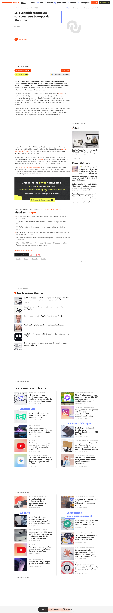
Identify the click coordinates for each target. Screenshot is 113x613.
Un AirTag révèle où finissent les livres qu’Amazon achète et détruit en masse (38, 502)
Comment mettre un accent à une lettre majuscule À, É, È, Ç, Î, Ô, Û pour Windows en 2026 (85, 178)
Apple (32, 212)
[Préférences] (96, 2)
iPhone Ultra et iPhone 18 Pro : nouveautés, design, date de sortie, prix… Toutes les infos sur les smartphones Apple (41, 244)
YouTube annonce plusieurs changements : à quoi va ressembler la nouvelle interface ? (40, 446)
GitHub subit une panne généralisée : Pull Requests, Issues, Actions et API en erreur (86, 568)
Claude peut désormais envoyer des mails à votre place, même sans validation (85, 461)
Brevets (18, 259)
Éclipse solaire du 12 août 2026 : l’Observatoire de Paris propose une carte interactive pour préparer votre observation (84, 187)
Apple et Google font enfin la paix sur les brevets (44, 325)
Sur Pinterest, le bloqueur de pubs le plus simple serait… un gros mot (86, 537)
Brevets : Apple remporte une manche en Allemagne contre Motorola (45, 344)
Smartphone (77, 8)
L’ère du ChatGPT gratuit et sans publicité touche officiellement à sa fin (86, 522)
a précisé (61, 94)
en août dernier (62, 96)
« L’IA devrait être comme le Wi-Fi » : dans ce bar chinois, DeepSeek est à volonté (87, 502)
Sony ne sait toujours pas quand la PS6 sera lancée (39, 563)
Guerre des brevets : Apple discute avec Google (43, 316)
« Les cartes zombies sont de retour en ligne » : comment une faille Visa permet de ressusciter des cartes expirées (86, 446)
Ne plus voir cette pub (21, 66)
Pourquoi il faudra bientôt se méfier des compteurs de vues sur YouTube (40, 549)
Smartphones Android (91, 8)
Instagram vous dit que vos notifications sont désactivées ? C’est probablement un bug (86, 413)
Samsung (40, 159)
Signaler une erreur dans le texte (24, 250)
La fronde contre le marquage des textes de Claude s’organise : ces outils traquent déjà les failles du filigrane (85, 553)
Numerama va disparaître (82, 202)
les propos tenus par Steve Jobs (29, 167)
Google (26, 259)
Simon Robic (23, 39)
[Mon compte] (93, 2)
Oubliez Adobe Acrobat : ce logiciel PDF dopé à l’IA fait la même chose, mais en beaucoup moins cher (46, 299)
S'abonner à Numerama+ (40, 200)
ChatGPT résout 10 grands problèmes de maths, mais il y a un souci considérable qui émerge (88, 170)
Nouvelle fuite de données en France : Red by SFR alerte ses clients (39, 415)
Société (43, 259)
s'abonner (105, 3)
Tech (68, 8)
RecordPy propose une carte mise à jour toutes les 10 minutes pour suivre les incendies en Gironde (84, 196)
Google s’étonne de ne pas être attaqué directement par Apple (45, 308)
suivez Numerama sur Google (49, 209)
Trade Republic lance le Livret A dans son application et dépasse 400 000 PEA (86, 431)
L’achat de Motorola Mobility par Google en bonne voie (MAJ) (46, 335)
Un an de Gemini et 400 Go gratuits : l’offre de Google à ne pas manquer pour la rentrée (40, 461)
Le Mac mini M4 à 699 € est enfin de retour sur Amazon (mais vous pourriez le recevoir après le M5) (40, 535)
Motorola (35, 259)
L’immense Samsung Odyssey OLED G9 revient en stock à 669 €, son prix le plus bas (40, 431)
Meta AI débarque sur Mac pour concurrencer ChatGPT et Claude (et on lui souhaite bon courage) (86, 398)
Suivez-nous (65, 70)
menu (23, 2)
